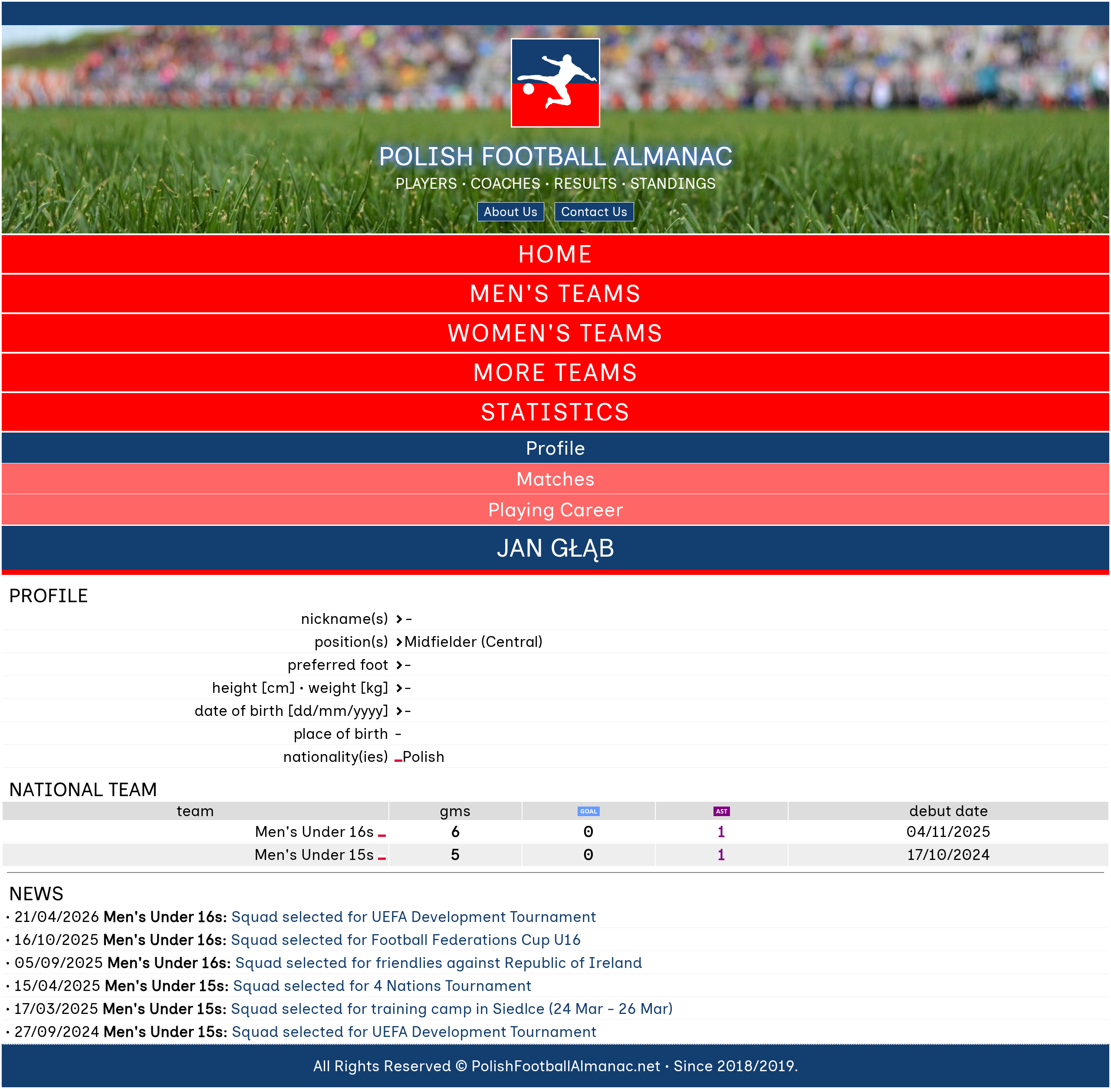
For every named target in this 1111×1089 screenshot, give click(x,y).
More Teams (555, 372)
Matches (555, 478)
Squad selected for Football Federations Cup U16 (406, 940)
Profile (555, 447)
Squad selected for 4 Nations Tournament (382, 986)
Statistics (555, 411)
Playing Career (555, 509)
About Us (511, 211)
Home (555, 254)
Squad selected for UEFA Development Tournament (413, 917)
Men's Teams (555, 293)
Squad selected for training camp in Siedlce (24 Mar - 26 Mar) (452, 1009)
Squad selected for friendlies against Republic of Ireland (438, 963)
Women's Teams (555, 333)
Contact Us (594, 211)
